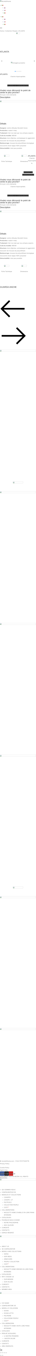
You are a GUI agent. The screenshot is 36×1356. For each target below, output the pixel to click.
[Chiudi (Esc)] (0, 1352)
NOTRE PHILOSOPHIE (11, 1222)
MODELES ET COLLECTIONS (11, 1195)
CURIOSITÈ (5, 1227)
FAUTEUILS (7, 1202)
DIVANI (6, 1311)
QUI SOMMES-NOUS (8, 1190)
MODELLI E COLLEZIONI (10, 1308)
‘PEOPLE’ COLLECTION (11, 1261)
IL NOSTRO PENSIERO (11, 1336)
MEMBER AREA (7, 1289)
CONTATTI (5, 1343)
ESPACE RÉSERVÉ (8, 1233)
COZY (6, 1207)
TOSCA (5, 291)
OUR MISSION (8, 1279)
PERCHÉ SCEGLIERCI (9, 1333)
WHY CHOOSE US (8, 1277)
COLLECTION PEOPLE (11, 1205)
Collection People (11, 31)
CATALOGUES (6, 1217)
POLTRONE (7, 1316)
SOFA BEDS (8, 1256)
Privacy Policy (4, 1164)
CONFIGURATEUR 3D (9, 1192)
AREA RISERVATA (7, 1346)
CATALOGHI (6, 1331)
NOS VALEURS (9, 1225)
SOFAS (6, 1254)
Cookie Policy (4, 1167)
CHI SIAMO (5, 1303)
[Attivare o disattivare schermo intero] (4, 1352)
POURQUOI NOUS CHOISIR (11, 1220)
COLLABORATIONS (8, 1210)
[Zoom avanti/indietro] (6, 1352)
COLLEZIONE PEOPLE (11, 1318)
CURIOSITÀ (5, 1341)
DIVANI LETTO (8, 1313)
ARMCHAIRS (8, 1259)
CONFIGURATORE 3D (9, 1305)
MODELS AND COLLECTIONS (11, 1251)
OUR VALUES (8, 1282)
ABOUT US (5, 1246)
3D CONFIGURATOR (8, 1249)
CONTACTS (5, 1230)
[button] (34, 61)
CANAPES (7, 1197)
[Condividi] (2, 1352)
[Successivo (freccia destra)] (2, 1355)
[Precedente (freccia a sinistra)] (0, 1355)
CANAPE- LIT (8, 1200)
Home (2, 31)
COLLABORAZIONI (8, 1323)
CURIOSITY (5, 1284)
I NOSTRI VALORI (9, 1338)
